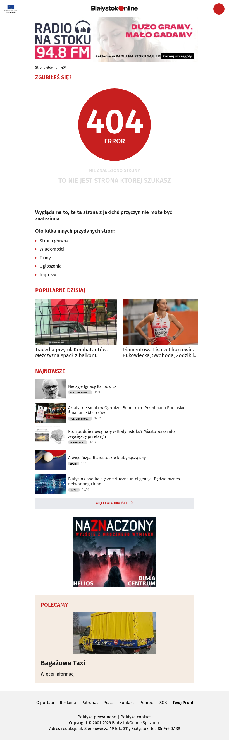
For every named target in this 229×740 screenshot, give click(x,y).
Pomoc (146, 702)
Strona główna (46, 67)
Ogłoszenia (51, 266)
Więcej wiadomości (111, 503)
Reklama (68, 702)
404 (63, 67)
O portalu (45, 702)
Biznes (74, 490)
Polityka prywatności (97, 716)
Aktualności (78, 442)
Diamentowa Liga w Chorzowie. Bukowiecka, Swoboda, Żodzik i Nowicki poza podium (158, 353)
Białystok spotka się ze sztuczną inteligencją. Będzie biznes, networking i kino (124, 481)
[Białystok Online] (114, 9)
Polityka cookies (136, 716)
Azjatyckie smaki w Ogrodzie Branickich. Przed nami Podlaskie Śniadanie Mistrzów (126, 410)
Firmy (45, 257)
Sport (73, 463)
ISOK (162, 702)
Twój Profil (183, 702)
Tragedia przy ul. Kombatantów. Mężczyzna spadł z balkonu (71, 353)
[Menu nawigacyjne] (219, 9)
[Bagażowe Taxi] (114, 633)
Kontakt (126, 702)
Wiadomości (52, 249)
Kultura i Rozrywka (81, 392)
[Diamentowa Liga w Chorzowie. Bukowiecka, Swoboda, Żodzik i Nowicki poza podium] (163, 322)
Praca (108, 702)
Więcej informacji (58, 674)
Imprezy (48, 274)
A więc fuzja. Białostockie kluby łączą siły (107, 457)
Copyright (78, 722)
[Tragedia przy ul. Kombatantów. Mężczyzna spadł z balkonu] (76, 322)
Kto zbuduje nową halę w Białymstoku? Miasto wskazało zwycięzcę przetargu (121, 434)
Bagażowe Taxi (63, 663)
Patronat (90, 702)
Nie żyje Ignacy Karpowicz (92, 386)
